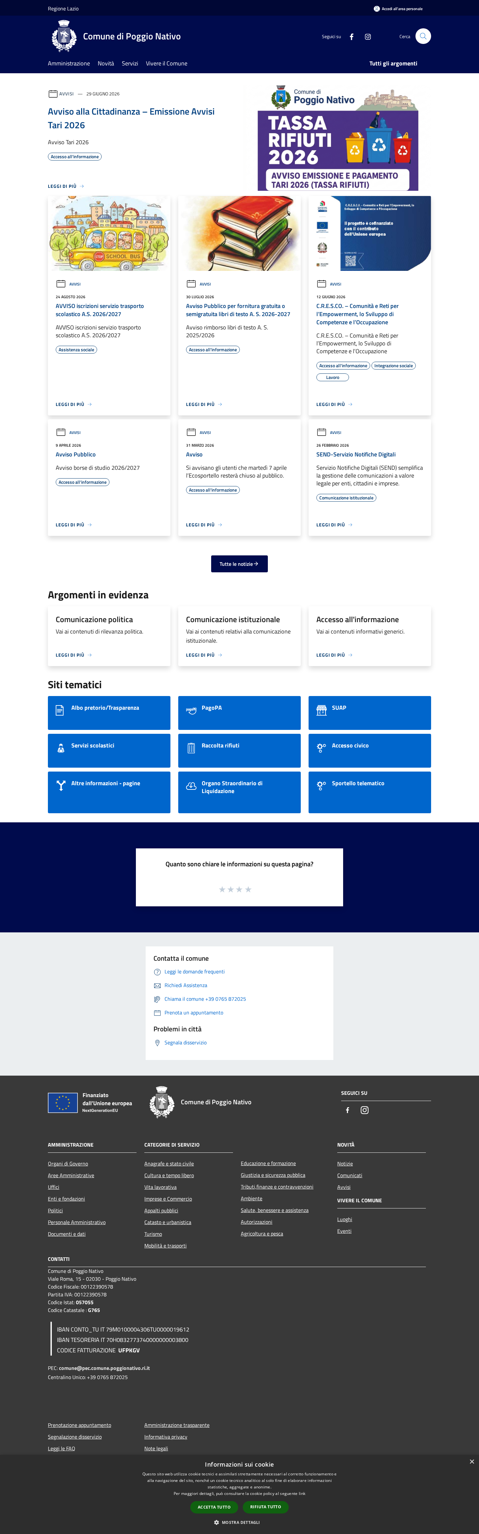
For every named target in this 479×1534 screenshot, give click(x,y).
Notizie (345, 1163)
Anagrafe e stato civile (169, 1163)
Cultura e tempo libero (169, 1175)
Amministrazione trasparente (177, 1425)
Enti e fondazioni (66, 1199)
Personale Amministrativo (77, 1222)
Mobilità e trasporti (165, 1245)
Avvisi (66, 93)
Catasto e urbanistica (167, 1222)
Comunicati (349, 1175)
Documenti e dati (67, 1234)
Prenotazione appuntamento (79, 1425)
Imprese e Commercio (168, 1199)
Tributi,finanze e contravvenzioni (277, 1187)
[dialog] (239, 1494)
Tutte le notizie (236, 564)
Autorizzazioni (256, 1222)
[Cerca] (423, 36)
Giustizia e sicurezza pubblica (273, 1175)
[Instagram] (365, 36)
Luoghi (344, 1219)
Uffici (53, 1187)
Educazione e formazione (268, 1163)
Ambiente (251, 1198)
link (302, 1493)
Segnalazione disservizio (75, 1437)
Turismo (153, 1234)
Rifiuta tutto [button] (265, 1507)
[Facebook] (349, 36)
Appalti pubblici (161, 1210)
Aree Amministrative (71, 1175)
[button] (239, 1522)
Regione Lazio (63, 8)
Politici (55, 1210)
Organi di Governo (68, 1163)
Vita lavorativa (160, 1187)
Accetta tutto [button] (214, 1507)
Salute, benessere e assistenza (275, 1210)
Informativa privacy (165, 1437)
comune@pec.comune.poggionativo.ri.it (104, 1368)
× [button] (471, 1461)
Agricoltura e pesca (262, 1233)
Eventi (344, 1231)
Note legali (156, 1448)
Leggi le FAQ (61, 1448)
